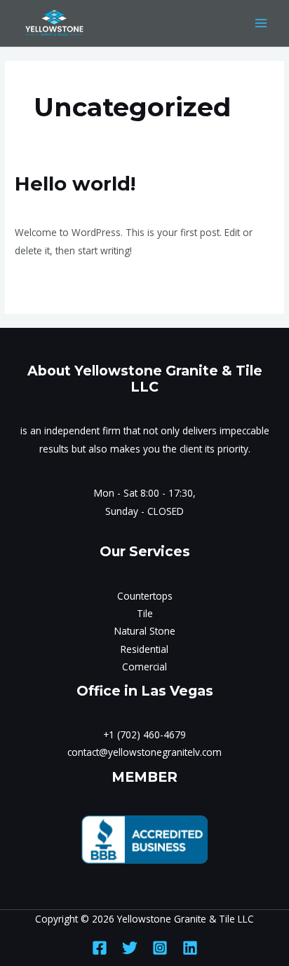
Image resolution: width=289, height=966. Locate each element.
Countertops (145, 595)
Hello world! (75, 183)
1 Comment (41, 207)
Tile (145, 613)
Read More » (43, 281)
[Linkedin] (190, 947)
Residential (144, 649)
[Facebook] (99, 947)
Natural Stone (144, 630)
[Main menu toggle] (261, 23)
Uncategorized (109, 207)
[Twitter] (129, 947)
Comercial (144, 666)
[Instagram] (160, 947)
